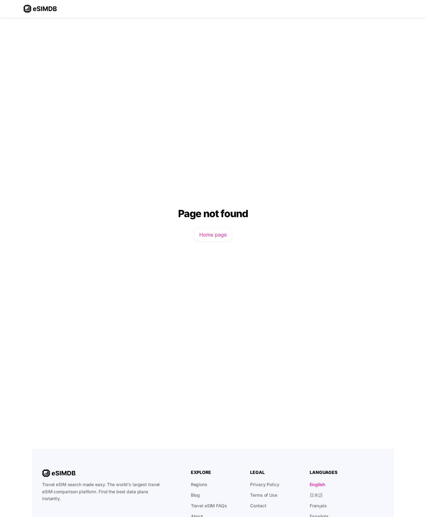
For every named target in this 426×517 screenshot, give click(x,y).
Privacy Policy (264, 484)
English (317, 484)
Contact (258, 505)
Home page (213, 235)
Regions (199, 484)
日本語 (316, 495)
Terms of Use (263, 495)
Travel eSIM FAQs (209, 505)
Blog (195, 495)
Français (318, 505)
